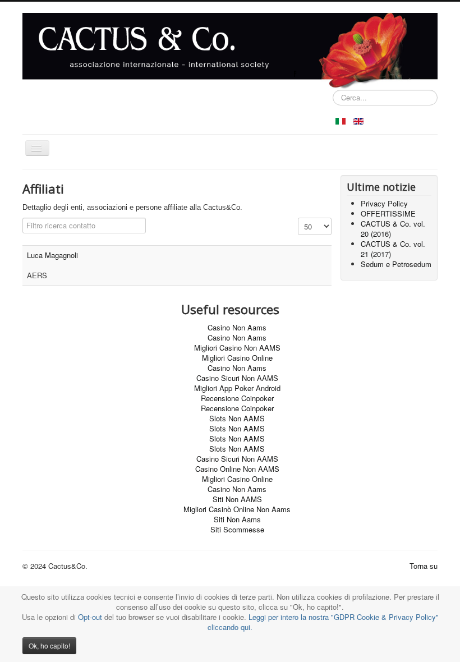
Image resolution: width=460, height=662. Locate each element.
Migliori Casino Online (237, 357)
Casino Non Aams (237, 327)
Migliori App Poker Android (237, 388)
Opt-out (90, 617)
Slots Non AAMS (237, 418)
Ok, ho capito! (49, 645)
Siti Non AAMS (237, 499)
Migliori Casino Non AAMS (237, 347)
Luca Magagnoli (52, 255)
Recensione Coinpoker (237, 398)
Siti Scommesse (237, 529)
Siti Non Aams (237, 519)
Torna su (424, 565)
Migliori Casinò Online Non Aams (237, 509)
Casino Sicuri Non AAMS (237, 378)
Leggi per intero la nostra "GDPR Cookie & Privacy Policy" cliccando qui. (323, 622)
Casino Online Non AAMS (237, 468)
